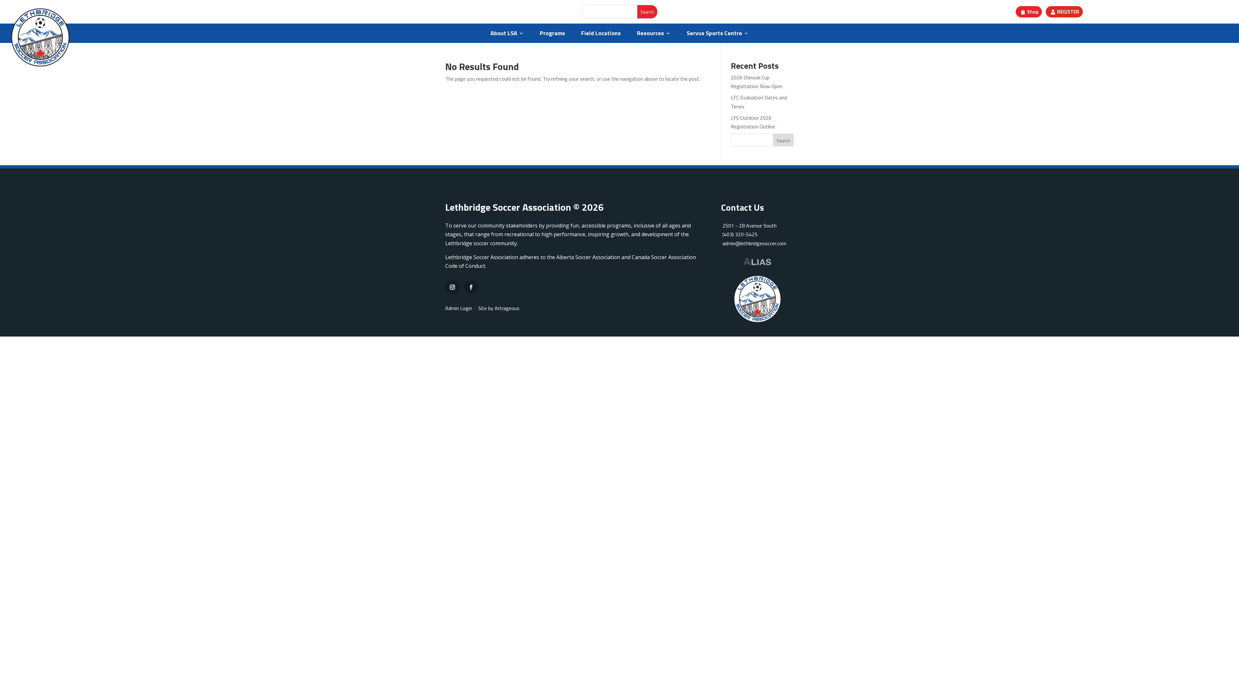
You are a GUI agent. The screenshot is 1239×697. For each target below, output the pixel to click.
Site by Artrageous (498, 308)
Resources (650, 34)
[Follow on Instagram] (452, 287)
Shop (1033, 11)
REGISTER (1068, 11)
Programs (552, 34)
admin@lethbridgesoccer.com (754, 243)
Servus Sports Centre (714, 34)
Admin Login (458, 308)
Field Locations (601, 34)
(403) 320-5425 (740, 234)
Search (783, 140)
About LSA (503, 34)
